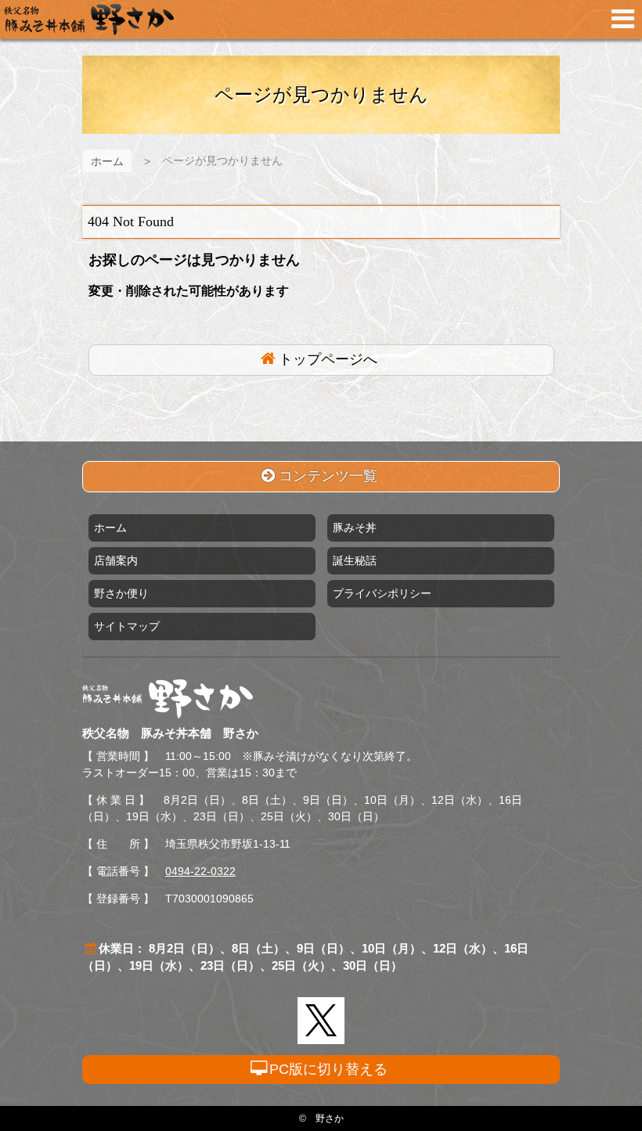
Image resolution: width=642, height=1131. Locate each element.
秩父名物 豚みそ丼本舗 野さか (89, 19)
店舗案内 (116, 560)
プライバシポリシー (382, 593)
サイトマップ (127, 626)
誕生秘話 (355, 560)
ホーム (107, 161)
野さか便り (121, 593)
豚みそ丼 (355, 527)
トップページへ (328, 359)
